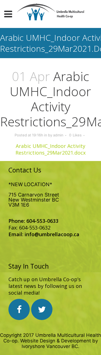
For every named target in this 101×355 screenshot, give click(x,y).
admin (58, 135)
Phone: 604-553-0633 (33, 220)
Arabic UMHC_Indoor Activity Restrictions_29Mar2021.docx (50, 149)
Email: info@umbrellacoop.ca (43, 234)
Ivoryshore (33, 346)
